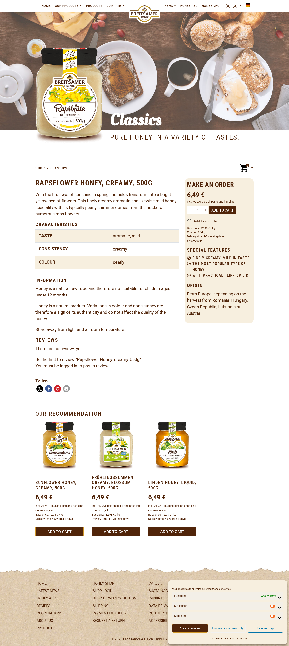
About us (45, 620)
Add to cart (222, 210)
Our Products (67, 6)
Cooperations (49, 613)
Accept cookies (190, 628)
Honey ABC (189, 6)
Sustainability (162, 590)
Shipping (101, 605)
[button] (39, 388)
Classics (58, 168)
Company (114, 6)
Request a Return (109, 620)
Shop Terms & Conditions (116, 598)
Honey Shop (212, 6)
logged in (68, 366)
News (168, 6)
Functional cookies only (227, 628)
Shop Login (103, 590)
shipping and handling (221, 202)
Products (94, 6)
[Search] (236, 6)
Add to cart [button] (59, 531)
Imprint (244, 638)
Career (155, 583)
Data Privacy (231, 638)
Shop (40, 168)
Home (46, 6)
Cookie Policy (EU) (165, 613)
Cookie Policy (215, 638)
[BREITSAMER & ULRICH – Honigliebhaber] (145, 14)
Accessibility (161, 620)
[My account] (227, 6)
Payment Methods (109, 613)
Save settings (265, 628)
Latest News (48, 590)
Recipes (43, 605)
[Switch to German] (246, 5)
